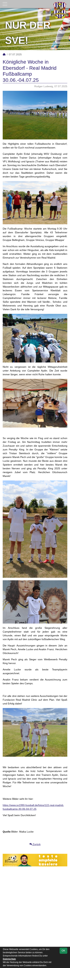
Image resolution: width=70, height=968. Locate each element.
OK (63, 950)
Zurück (36, 844)
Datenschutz (9, 959)
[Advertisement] (35, 909)
